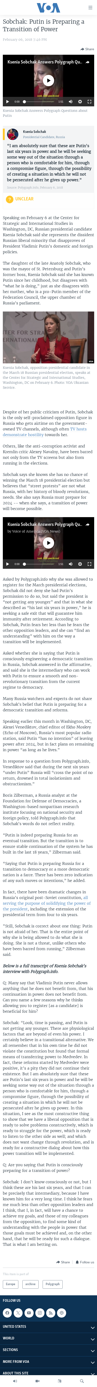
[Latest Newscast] (15, 1381)
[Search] (82, 1381)
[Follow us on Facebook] (7, 1312)
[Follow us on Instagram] (39, 1312)
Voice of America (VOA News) (36, 531)
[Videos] (37, 1381)
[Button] (87, 49)
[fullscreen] (89, 101)
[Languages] (60, 1381)
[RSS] (50, 1312)
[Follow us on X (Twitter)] (18, 1312)
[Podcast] (61, 1312)
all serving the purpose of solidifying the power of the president (47, 903)
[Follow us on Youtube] (28, 1312)
